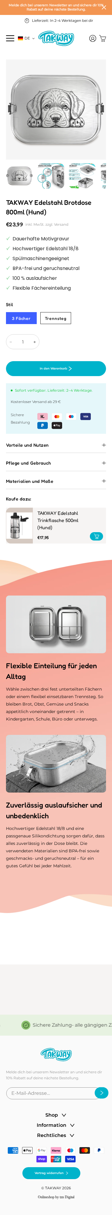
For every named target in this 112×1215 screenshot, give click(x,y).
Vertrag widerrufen (49, 1173)
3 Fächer (21, 318)
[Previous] (15, 123)
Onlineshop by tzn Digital (56, 1197)
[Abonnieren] (99, 1093)
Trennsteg (56, 318)
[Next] (97, 123)
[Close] (104, 7)
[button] (10, 38)
